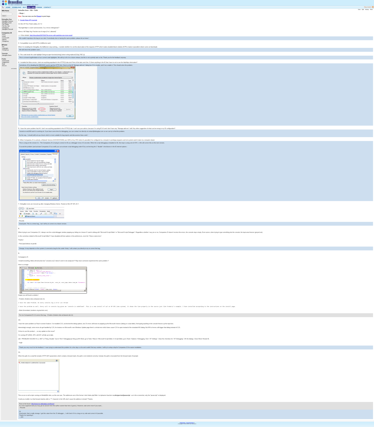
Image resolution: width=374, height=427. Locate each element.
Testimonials (5, 61)
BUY (24, 7)
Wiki (31, 10)
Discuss (4, 65)
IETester (4, 45)
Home (3, 34)
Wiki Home (5, 10)
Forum (39, 16)
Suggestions (5, 62)
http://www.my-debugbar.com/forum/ (42, 404)
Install (4, 36)
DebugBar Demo (6, 55)
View (359, 9)
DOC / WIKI (31, 7)
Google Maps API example (28, 20)
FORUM (39, 7)
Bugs (3, 64)
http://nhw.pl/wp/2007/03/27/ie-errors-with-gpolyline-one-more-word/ (51, 35)
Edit (363, 9)
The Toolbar (5, 24)
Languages (5, 48)
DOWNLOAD (16, 7)
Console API (5, 38)
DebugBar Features (7, 21)
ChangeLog (5, 27)
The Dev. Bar (6, 26)
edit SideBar (14, 68)
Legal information (190, 422)
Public (36, 10)
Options (4, 39)
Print (371, 9)
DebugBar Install (6, 23)
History (367, 9)
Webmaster (182, 422)
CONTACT (47, 7)
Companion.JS (7, 33)
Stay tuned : (368, 7)
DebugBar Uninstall (7, 29)
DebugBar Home (23, 10)
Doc (3, 46)
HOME (8, 7)
